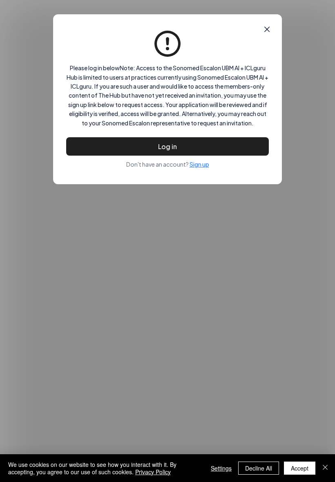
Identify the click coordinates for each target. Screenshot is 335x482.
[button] (267, 29)
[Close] (325, 468)
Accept (299, 468)
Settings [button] (221, 468)
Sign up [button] (199, 164)
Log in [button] (167, 146)
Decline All (258, 468)
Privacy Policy (153, 472)
